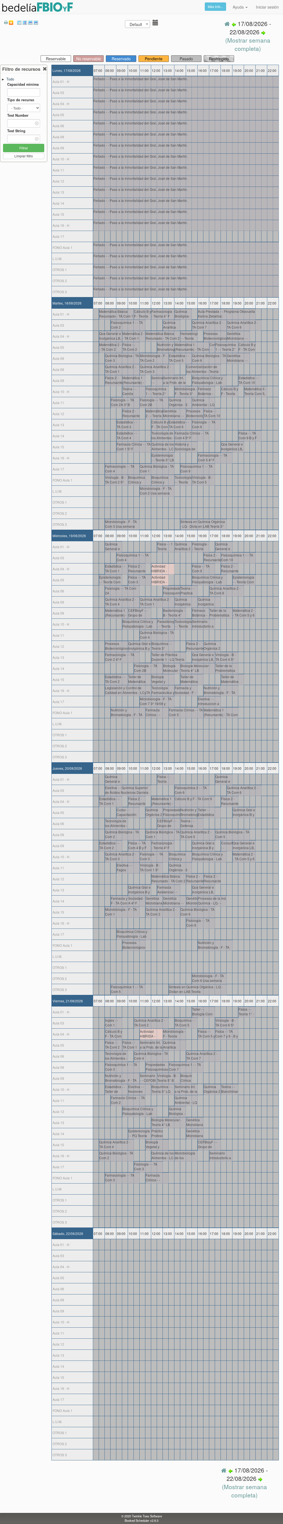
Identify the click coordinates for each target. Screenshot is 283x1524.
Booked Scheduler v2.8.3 (141, 1520)
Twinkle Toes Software (147, 1516)
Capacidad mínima (23, 84)
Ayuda (239, 7)
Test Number (17, 115)
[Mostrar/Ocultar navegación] (154, 23)
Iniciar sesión (267, 7)
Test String (16, 130)
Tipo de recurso (20, 99)
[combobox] (137, 24)
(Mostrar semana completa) (247, 44)
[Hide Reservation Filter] (45, 69)
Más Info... (215, 6)
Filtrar (23, 147)
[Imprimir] (6, 22)
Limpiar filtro (23, 156)
